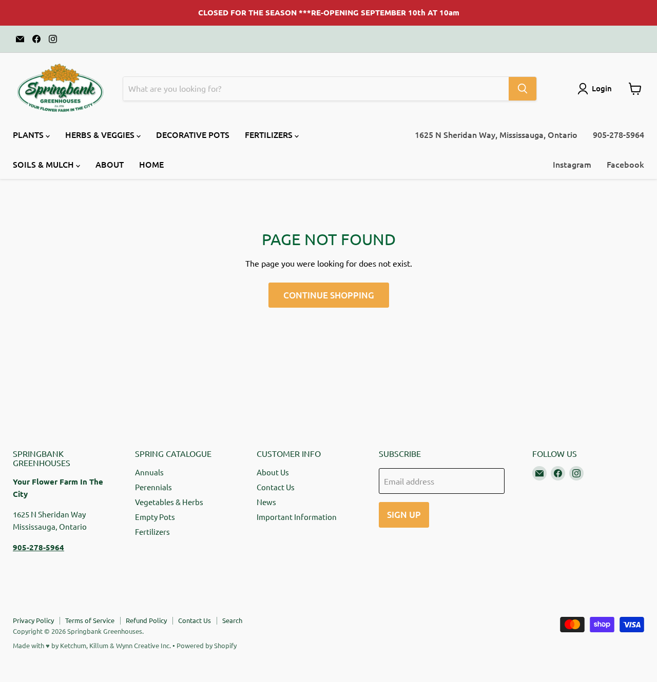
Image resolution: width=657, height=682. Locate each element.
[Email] (20, 39)
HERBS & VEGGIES (101, 134)
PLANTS (29, 134)
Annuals (149, 472)
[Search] (522, 89)
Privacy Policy (33, 620)
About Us (273, 472)
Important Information (297, 516)
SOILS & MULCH (44, 164)
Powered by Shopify (207, 645)
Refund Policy (146, 620)
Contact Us (276, 487)
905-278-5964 (618, 134)
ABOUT (109, 164)
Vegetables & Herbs (169, 502)
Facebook (625, 164)
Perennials (153, 487)
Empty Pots (155, 516)
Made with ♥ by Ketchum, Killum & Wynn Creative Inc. (92, 645)
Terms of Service (89, 620)
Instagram (572, 164)
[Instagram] (53, 39)
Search (232, 620)
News (266, 502)
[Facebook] (36, 39)
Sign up (404, 514)
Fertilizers (152, 531)
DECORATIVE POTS (192, 134)
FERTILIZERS (270, 134)
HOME (151, 164)
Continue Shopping (328, 295)
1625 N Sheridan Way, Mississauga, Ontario (496, 134)
